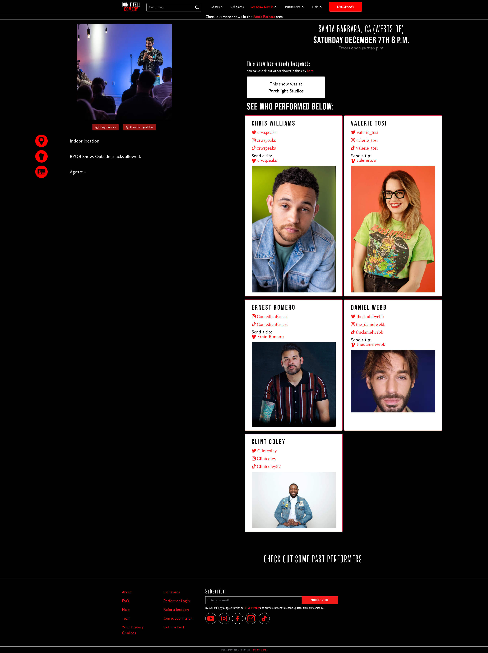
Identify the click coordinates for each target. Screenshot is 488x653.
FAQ (125, 600)
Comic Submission (178, 618)
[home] (131, 6)
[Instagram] (224, 618)
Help (315, 7)
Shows (215, 7)
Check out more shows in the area (244, 16)
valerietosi (366, 160)
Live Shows (345, 7)
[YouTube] (210, 618)
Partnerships (292, 7)
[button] (217, 7)
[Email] (250, 618)
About (127, 592)
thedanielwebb (370, 344)
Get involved (174, 627)
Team (126, 618)
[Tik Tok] (264, 618)
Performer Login (177, 600)
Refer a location (176, 609)
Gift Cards (237, 7)
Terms (263, 649)
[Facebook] (237, 618)
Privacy (255, 649)
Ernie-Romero (270, 336)
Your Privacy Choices (133, 630)
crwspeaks (266, 160)
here (310, 71)
